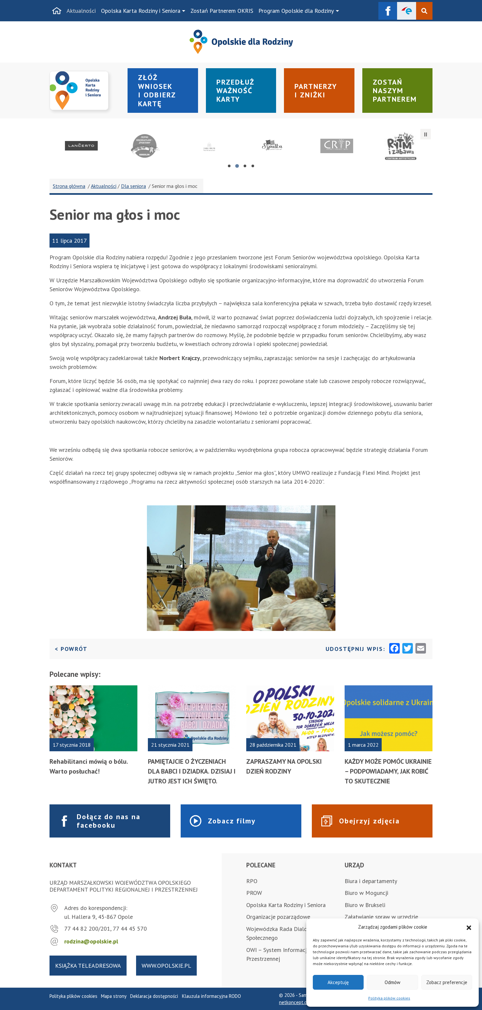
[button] (469, 927)
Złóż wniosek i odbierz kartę (157, 90)
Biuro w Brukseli (365, 905)
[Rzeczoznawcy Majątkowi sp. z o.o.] (145, 146)
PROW (254, 893)
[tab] (229, 166)
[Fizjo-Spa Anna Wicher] (81, 146)
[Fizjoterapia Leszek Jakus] (400, 146)
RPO (251, 881)
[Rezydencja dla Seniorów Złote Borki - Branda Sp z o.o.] (209, 146)
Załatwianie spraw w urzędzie (381, 916)
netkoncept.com (296, 1002)
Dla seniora (133, 186)
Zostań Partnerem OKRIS (222, 10)
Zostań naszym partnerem (395, 90)
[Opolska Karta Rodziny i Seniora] (85, 90)
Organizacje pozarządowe (278, 916)
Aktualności (81, 10)
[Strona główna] (57, 11)
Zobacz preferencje (446, 982)
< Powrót (71, 649)
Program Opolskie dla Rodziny (296, 10)
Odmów (392, 982)
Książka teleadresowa (88, 965)
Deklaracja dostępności (154, 996)
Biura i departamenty (371, 881)
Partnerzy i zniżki (315, 90)
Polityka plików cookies (389, 998)
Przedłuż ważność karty (235, 90)
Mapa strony (114, 996)
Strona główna (69, 186)
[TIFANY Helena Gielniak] (337, 146)
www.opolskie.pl (166, 965)
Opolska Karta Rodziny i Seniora (140, 10)
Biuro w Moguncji (366, 893)
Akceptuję (338, 982)
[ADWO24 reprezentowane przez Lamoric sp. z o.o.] (273, 146)
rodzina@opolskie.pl (91, 941)
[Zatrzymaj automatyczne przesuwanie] (425, 134)
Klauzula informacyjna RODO (211, 996)
